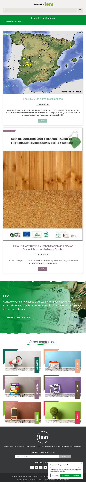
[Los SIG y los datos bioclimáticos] (43, 62)
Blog (20, 476)
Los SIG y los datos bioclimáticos (43, 98)
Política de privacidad (42, 480)
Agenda (25, 476)
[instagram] (40, 467)
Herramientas (33, 476)
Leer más (42, 120)
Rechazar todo (65, 475)
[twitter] (36, 467)
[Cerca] (81, 463)
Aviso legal (31, 480)
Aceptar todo (76, 475)
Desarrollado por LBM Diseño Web (59, 480)
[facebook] (32, 467)
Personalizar (55, 475)
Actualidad (14, 476)
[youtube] (45, 467)
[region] (65, 470)
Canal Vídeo (44, 476)
